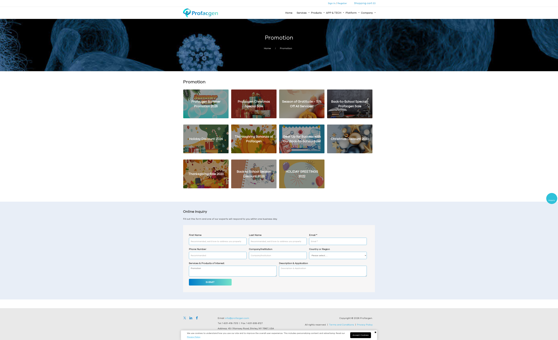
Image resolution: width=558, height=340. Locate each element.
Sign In (331, 3)
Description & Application (293, 263)
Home (288, 12)
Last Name (255, 235)
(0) (365, 3)
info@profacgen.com (237, 318)
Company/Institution (260, 249)
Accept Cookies (361, 335)
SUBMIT (210, 282)
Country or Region (319, 249)
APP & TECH (333, 12)
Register (342, 3)
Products (316, 12)
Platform (351, 12)
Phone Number (197, 249)
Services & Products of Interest (206, 263)
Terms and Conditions (341, 324)
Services (302, 12)
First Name (195, 235)
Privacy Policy (193, 337)
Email (313, 235)
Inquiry (552, 200)
